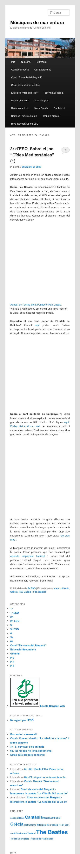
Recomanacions (20, 108)
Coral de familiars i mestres (25, 85)
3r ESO (32, 588)
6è (11, 641)
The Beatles (52, 832)
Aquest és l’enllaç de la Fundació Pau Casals (35, 304)
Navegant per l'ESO (22, 720)
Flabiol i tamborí (19, 100)
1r (11, 608)
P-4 (12, 662)
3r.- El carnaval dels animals (27, 746)
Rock (61, 824)
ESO (51, 817)
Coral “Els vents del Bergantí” (26, 77)
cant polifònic (61, 588)
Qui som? (26, 61)
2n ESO (14, 621)
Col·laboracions (42, 69)
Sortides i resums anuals (24, 115)
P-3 (12, 658)
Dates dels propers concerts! (27, 754)
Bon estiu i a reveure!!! (23, 734)
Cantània (42, 61)
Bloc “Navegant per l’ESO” (25, 123)
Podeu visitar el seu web (25, 426)
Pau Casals (25, 591)
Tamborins (21, 833)
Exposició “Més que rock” (24, 92)
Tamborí (31, 833)
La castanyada (41, 100)
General (15, 653)
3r (11, 625)
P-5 (12, 666)
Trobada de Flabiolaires (41, 838)
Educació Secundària (23, 649)
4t (11, 633)
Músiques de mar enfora (37, 22)
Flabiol (57, 817)
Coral (46, 817)
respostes (39, 591)
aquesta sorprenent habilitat (27, 556)
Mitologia (41, 824)
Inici (13, 61)
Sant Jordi (59, 108)
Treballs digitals (51, 115)
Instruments (30, 824)
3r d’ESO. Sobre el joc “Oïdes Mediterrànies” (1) (32, 155)
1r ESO (14, 613)
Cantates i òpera (20, 69)
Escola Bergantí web (52, 706)
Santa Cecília (41, 108)
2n (11, 617)
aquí (36, 325)
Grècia (14, 591)
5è (11, 637)
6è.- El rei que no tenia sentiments (30, 750)
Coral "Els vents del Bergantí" (28, 645)
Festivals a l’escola (53, 92)
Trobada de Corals (19, 838)
